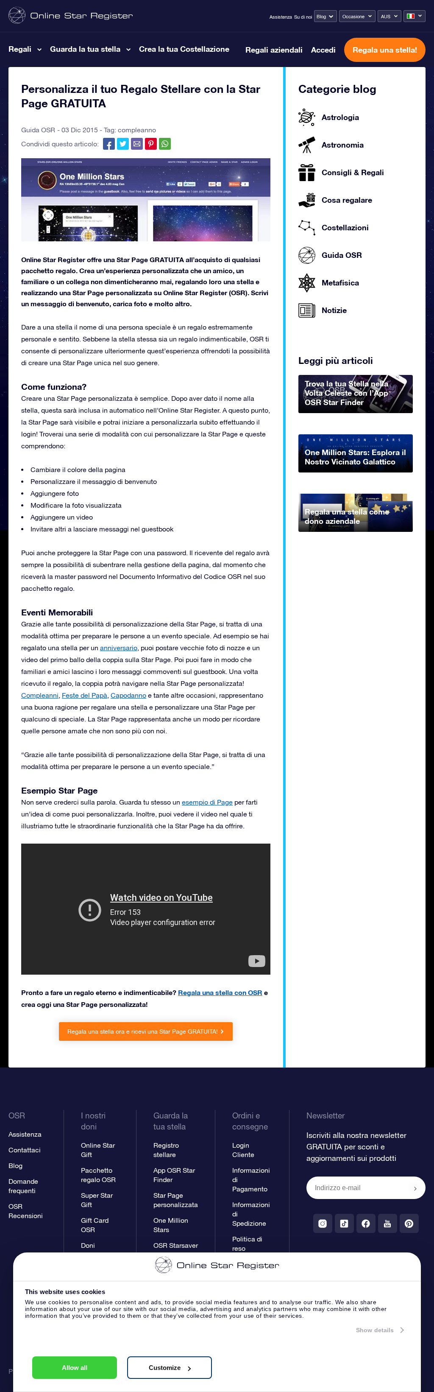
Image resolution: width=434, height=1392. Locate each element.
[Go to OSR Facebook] (366, 1223)
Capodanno (128, 695)
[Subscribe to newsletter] (415, 1188)
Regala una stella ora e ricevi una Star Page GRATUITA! (142, 1031)
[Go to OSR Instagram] (322, 1223)
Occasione (353, 16)
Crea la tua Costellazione (184, 48)
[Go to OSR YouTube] (387, 1223)
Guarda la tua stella (85, 48)
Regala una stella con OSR (220, 992)
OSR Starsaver (175, 1245)
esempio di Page (207, 802)
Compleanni (39, 695)
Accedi (323, 49)
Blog (321, 16)
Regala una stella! (385, 49)
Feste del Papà (84, 695)
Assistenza (281, 17)
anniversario (118, 647)
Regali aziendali (274, 49)
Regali (19, 48)
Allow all (74, 1367)
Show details (375, 1330)
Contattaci (24, 1150)
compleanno (137, 130)
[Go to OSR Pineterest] (409, 1223)
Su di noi (303, 17)
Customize (165, 1367)
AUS (385, 16)
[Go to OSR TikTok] (344, 1223)
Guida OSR (38, 130)
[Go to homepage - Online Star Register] (70, 16)
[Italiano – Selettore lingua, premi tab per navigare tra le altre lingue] (414, 16)
